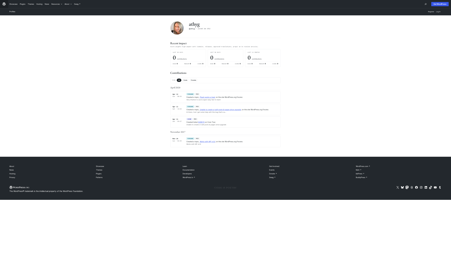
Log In (438, 12)
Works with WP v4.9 (207, 142)
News (11, 170)
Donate (273, 174)
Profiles (12, 12)
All (179, 80)
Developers (187, 174)
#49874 (201, 122)
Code (185, 80)
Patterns (99, 177)
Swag (272, 177)
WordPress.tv (189, 177)
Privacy (12, 177)
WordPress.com (363, 166)
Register (431, 12)
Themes (99, 170)
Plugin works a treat (207, 97)
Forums (193, 80)
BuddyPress (361, 177)
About (11, 166)
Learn (185, 166)
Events (271, 170)
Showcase (100, 166)
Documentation (188, 170)
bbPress (360, 174)
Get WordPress (440, 4)
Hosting (12, 174)
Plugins (98, 174)
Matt (358, 170)
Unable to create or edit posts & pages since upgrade (220, 110)
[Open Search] (425, 4)
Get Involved (274, 166)
